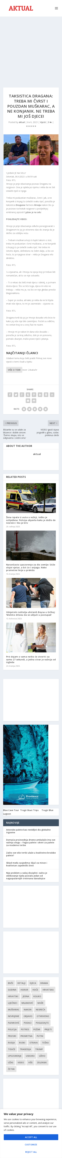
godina (12, 989)
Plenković (13, 1022)
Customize (31, 1144)
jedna (26, 996)
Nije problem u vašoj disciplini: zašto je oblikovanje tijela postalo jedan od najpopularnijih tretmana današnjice (26, 875)
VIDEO (21, 1062)
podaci (27, 1022)
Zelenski (42, 1062)
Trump (39, 1049)
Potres (25, 1029)
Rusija (11, 1042)
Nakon (27, 1009)
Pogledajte (42, 1022)
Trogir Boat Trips (29, 810)
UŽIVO (42, 1055)
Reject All (31, 1151)
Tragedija (25, 1049)
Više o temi (14, 369)
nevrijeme (13, 1016)
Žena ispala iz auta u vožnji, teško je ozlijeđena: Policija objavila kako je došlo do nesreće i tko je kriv (31, 520)
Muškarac (13, 1009)
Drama (44, 983)
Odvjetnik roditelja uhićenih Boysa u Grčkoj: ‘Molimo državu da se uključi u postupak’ (30, 613)
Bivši (10, 983)
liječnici (12, 1002)
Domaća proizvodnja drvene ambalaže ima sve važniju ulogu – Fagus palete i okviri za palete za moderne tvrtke (30, 842)
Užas (10, 1062)
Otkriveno (43, 1016)
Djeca (33, 983)
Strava (33, 1042)
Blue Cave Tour (11, 810)
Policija (12, 1029)
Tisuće (11, 1049)
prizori (12, 1036)
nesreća (40, 1009)
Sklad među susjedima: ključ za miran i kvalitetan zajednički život (26, 864)
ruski (22, 1042)
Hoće (35, 989)
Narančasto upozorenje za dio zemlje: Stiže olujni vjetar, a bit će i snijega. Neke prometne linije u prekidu (30, 567)
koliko (37, 996)
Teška (45, 1042)
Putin (40, 1036)
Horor (24, 989)
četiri (11, 1069)
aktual (22, 122)
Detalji (21, 983)
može (40, 1002)
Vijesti (43, 122)
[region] (31, 1133)
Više (30, 1062)
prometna (26, 1036)
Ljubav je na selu (33, 212)
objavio (28, 1016)
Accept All (31, 1137)
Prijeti (48, 1029)
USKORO (30, 1055)
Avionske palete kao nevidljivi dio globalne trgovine (28, 831)
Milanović (27, 1002)
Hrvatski (13, 996)
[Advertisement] (31, 49)
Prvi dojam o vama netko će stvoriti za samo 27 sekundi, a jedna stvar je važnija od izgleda (31, 659)
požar (36, 1029)
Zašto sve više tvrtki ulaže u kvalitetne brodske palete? (31, 854)
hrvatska (48, 989)
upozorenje (15, 1055)
